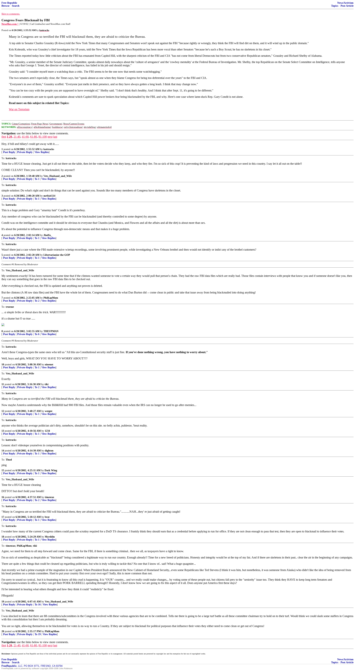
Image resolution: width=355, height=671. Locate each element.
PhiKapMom (50, 297)
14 (2, 450)
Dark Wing (51, 470)
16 (2, 497)
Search (15, 5)
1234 (47, 430)
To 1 (37, 179)
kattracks (48, 149)
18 (2, 536)
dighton (49, 450)
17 (2, 517)
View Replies (42, 152)
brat (47, 517)
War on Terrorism (19, 109)
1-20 (9, 136)
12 (2, 411)
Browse (5, 5)
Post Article (347, 5)
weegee (48, 411)
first (3, 136)
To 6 (37, 334)
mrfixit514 (49, 195)
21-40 (16, 136)
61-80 (33, 136)
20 (2, 631)
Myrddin (50, 536)
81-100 (42, 136)
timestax (49, 497)
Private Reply (25, 152)
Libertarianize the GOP (56, 255)
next (50, 136)
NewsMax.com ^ (10, 24)
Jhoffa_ (47, 235)
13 (2, 430)
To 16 (38, 604)
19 (2, 601)
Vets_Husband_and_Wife (57, 176)
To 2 (37, 300)
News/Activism (345, 2)
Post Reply (9, 152)
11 (2, 384)
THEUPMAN (50, 331)
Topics (334, 5)
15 (2, 470)
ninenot (49, 364)
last (55, 136)
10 (2, 364)
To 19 (38, 634)
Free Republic (9, 2)
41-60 (25, 136)
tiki (46, 384)
